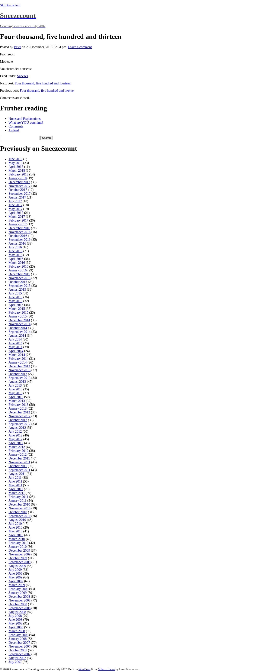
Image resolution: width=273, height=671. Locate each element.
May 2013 (15, 393)
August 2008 (17, 612)
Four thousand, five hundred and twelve (47, 90)
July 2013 (15, 385)
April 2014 (16, 351)
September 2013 (19, 378)
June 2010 (15, 527)
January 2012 (18, 454)
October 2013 (18, 374)
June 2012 (15, 435)
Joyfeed (14, 130)
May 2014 (15, 347)
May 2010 (15, 531)
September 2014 (19, 331)
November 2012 (19, 416)
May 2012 (15, 439)
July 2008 (15, 615)
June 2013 (15, 389)
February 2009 (18, 589)
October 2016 (18, 236)
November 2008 (19, 600)
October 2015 (18, 282)
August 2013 (17, 381)
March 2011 (17, 493)
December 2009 (19, 550)
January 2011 (17, 500)
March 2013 (17, 401)
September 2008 (19, 608)
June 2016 (15, 251)
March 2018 (17, 170)
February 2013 (18, 404)
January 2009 (18, 592)
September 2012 (19, 424)
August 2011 (17, 473)
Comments (16, 126)
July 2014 (15, 339)
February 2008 (18, 635)
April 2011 (16, 489)
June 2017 (15, 205)
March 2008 (17, 631)
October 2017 (18, 189)
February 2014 (18, 358)
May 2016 (15, 255)
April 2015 (16, 305)
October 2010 (18, 512)
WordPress (84, 669)
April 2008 (16, 627)
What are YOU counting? (26, 122)
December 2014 (19, 320)
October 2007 (18, 650)
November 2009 (19, 554)
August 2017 (17, 197)
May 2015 (15, 301)
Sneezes (22, 76)
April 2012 (16, 443)
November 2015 (19, 278)
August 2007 (17, 658)
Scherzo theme (106, 669)
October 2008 (18, 604)
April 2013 (16, 397)
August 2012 (17, 427)
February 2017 (18, 220)
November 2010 (19, 508)
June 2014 (15, 343)
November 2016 (19, 232)
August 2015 (17, 289)
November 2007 (19, 646)
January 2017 (18, 224)
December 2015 (19, 274)
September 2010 (19, 516)
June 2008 (15, 619)
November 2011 (19, 462)
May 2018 (15, 163)
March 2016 (17, 262)
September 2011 (19, 470)
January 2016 (18, 270)
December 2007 (19, 642)
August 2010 (17, 520)
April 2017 (16, 212)
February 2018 (18, 174)
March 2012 (17, 447)
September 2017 (19, 193)
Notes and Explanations (25, 118)
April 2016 (16, 259)
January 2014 (18, 362)
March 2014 (17, 355)
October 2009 (18, 558)
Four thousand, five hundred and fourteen (43, 83)
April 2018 (16, 166)
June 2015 (15, 297)
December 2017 (19, 182)
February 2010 (18, 543)
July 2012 (15, 431)
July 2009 (15, 569)
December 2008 (19, 596)
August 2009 (17, 566)
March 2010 (17, 539)
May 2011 (15, 485)
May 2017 (15, 209)
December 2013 (19, 366)
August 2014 (17, 335)
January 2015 (18, 316)
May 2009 (15, 577)
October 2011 (18, 466)
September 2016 (19, 239)
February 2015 (18, 312)
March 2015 (17, 308)
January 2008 (18, 639)
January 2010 (18, 546)
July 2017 (15, 201)
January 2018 (18, 178)
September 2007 (19, 654)
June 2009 (15, 573)
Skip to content (10, 5)
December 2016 (19, 228)
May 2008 (15, 623)
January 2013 (18, 408)
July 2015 (15, 293)
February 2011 (18, 497)
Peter (17, 47)
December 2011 (19, 458)
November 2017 (19, 186)
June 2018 (15, 159)
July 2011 (15, 477)
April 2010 (16, 535)
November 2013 (19, 370)
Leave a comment (80, 47)
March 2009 (17, 585)
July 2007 (15, 662)
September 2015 (19, 285)
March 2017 (17, 216)
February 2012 (18, 450)
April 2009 (16, 581)
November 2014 (19, 324)
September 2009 (19, 562)
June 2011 (15, 481)
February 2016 (18, 266)
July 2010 (15, 523)
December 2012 (19, 412)
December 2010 (19, 504)
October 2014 (18, 328)
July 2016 (15, 247)
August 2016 (17, 243)
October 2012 (18, 420)
